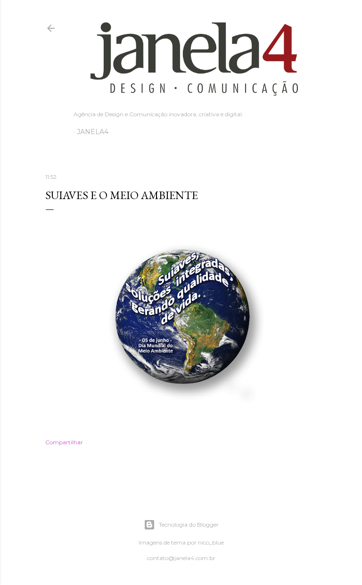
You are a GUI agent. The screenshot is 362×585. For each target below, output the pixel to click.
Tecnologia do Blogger (189, 524)
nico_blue (211, 542)
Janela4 (92, 132)
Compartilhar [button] (64, 442)
